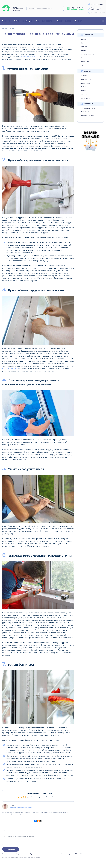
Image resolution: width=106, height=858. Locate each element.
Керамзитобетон (87, 54)
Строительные (78, 9)
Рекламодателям (98, 13)
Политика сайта (58, 854)
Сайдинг (84, 94)
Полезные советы (44, 21)
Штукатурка (85, 98)
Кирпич (84, 58)
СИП (82, 65)
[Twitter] (41, 821)
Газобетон (85, 47)
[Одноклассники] (38, 821)
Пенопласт (85, 112)
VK (76, 854)
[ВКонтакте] (35, 821)
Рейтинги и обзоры (23, 21)
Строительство (64, 21)
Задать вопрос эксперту (97, 8)
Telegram (69, 854)
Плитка (83, 90)
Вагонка (84, 76)
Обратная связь (21, 854)
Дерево (84, 50)
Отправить (10, 849)
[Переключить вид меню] (103, 21)
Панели (83, 87)
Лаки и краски (86, 83)
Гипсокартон (86, 79)
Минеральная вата (88, 108)
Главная (6, 21)
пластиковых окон (27, 57)
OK (81, 854)
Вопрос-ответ (97, 4)
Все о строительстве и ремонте (18, 8)
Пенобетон (85, 62)
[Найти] (61, 8)
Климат (78, 21)
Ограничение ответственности (40, 854)
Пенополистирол (87, 116)
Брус (82, 43)
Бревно (84, 39)
